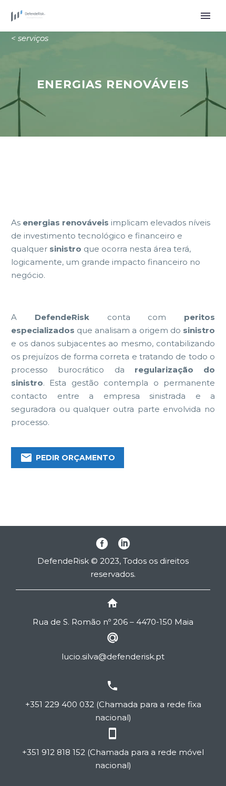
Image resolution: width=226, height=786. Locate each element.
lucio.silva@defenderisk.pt (113, 656)
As (15, 222)
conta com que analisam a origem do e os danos (113, 330)
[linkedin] (124, 543)
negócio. (28, 275)
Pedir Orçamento (67, 457)
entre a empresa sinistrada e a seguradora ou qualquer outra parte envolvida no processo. (113, 409)
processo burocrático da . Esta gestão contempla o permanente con (113, 383)
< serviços (29, 38)
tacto (41, 396)
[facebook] (102, 543)
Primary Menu (205, 16)
